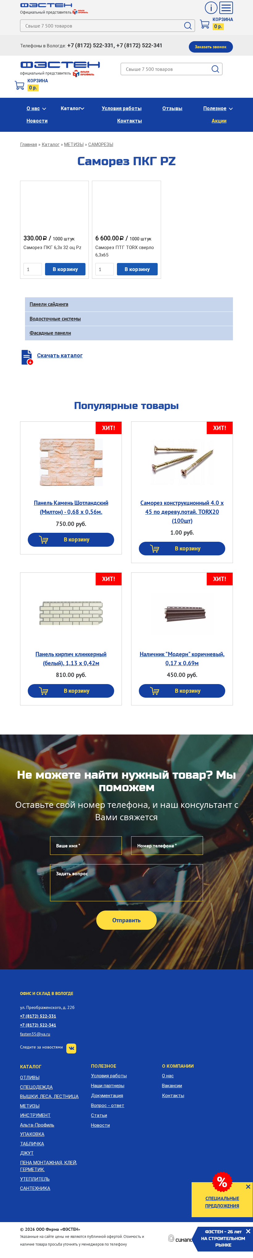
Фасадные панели (50, 333)
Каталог (71, 108)
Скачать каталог (60, 355)
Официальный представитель (46, 12)
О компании (178, 1066)
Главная (28, 144)
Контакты (129, 121)
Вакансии (172, 1085)
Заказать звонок (210, 47)
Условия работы (122, 108)
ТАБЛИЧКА (32, 1144)
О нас (33, 108)
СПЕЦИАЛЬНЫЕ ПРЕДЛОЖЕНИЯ (222, 1202)
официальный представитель (46, 73)
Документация (107, 1095)
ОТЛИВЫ (29, 1077)
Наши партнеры (107, 1085)
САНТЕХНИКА (35, 1188)
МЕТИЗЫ (74, 144)
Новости (37, 121)
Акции (219, 121)
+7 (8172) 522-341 (38, 1025)
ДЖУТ (27, 1153)
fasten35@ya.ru (35, 1034)
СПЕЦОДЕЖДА (36, 1087)
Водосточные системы (55, 318)
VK (71, 1048)
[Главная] (46, 5)
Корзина (223, 19)
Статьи (99, 1115)
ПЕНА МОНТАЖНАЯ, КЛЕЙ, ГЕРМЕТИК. (48, 1166)
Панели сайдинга (49, 304)
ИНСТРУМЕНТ (35, 1115)
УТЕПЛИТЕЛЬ (35, 1179)
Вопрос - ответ (107, 1105)
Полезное (214, 108)
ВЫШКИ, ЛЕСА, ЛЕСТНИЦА (49, 1096)
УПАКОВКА (32, 1134)
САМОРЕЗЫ (100, 144)
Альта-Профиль (37, 1125)
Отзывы (172, 108)
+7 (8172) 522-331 (38, 1016)
